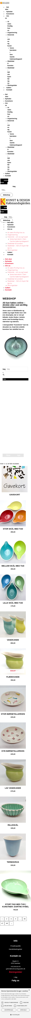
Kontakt (9, 90)
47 (2, 923)
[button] (15, 379)
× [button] (29, 990)
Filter (4, 379)
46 (24, 919)
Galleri (8, 88)
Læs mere (13, 999)
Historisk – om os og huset (17, 237)
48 (7, 923)
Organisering (12, 32)
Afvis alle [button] (23, 1010)
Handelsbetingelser (15, 949)
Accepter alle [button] (9, 1010)
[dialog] (15, 1003)
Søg (14, 186)
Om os (9, 229)
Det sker (10, 222)
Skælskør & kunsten (15, 244)
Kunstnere (10, 14)
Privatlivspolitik (15, 946)
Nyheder (9, 11)
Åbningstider (12, 85)
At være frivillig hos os (9, 26)
